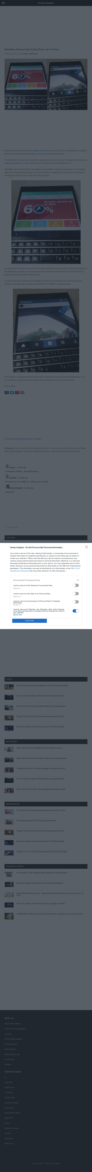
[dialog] (46, 586)
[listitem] (46, 580)
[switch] (76, 585)
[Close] (87, 547)
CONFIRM (29, 621)
